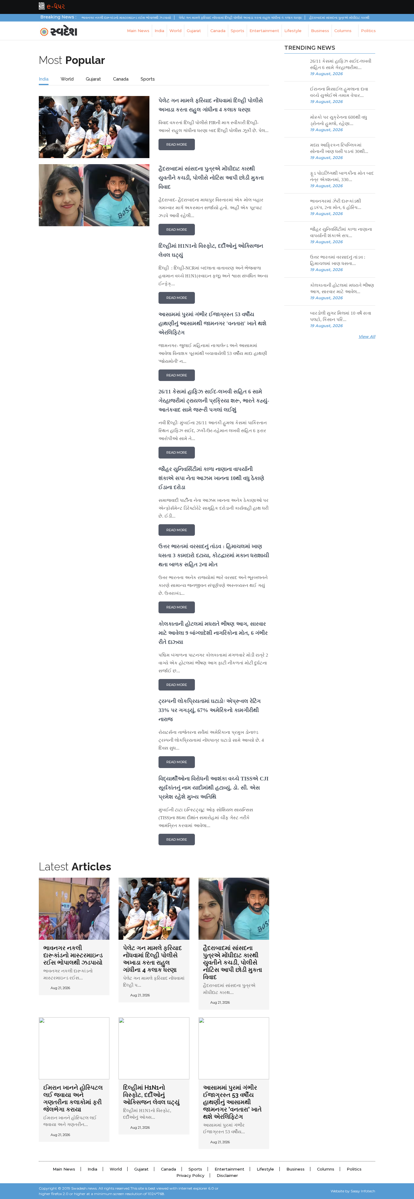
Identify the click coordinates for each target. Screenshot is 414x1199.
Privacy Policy (190, 1175)
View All (367, 336)
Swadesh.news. (84, 1188)
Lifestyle (293, 30)
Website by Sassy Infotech (353, 1191)
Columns (343, 30)
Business (320, 30)
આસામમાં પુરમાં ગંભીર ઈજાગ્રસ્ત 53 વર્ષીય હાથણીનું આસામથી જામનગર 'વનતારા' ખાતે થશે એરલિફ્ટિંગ (232, 1102)
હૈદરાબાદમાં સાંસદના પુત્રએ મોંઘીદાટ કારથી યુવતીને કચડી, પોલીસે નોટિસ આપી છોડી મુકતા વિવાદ (232, 962)
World (175, 30)
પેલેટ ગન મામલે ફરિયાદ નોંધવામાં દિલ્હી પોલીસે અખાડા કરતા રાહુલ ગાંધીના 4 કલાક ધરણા (220, 17)
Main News (138, 30)
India (159, 30)
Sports (237, 30)
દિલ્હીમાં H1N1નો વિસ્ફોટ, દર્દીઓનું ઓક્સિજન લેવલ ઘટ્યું (151, 1095)
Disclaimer (227, 1175)
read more (176, 144)
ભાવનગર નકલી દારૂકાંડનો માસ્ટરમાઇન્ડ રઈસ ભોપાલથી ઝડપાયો (107, 17)
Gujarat (194, 30)
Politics (368, 30)
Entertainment (264, 30)
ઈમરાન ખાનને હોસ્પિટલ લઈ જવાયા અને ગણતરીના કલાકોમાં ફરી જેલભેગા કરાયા (73, 1098)
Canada (217, 30)
